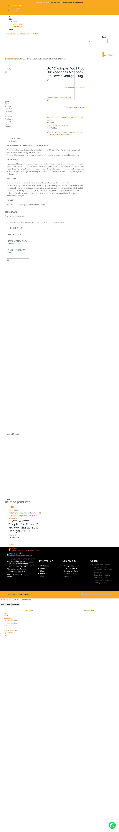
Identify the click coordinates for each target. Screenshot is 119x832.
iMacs (11, 19)
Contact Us (68, 576)
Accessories (77, 132)
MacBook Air (17, 27)
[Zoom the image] (16, 555)
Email (69, 135)
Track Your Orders (70, 573)
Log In (14, 10)
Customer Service (70, 568)
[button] (105, 37)
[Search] (109, 41)
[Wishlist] (110, 45)
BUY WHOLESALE (17, 5)
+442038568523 (55, 2)
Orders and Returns (71, 571)
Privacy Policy (69, 566)
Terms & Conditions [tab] (16, 138)
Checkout (43, 573)
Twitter (57, 135)
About (42, 568)
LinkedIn (63, 135)
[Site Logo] (23, 34)
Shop (11, 29)
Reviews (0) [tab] (13, 141)
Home (11, 16)
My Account (16, 8)
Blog (42, 576)
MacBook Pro (18, 24)
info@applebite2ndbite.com (73, 2)
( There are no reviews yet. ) (57, 125)
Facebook (50, 135)
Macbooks (13, 21)
